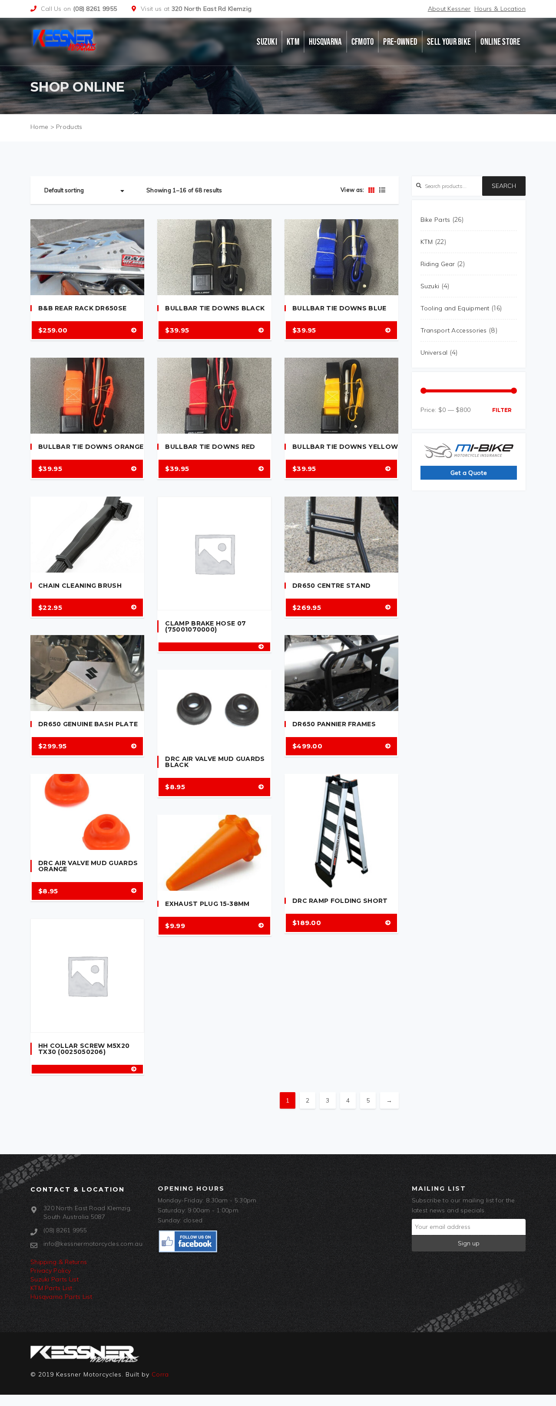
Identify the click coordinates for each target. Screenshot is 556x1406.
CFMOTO (362, 41)
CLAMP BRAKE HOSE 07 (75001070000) (205, 626)
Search (504, 186)
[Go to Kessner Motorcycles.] (39, 127)
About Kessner (449, 9)
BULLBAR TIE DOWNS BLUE (339, 308)
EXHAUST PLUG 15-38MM (207, 904)
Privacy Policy (50, 1270)
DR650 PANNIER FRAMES (334, 724)
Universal (434, 352)
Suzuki (267, 41)
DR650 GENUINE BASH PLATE (88, 724)
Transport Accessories (453, 330)
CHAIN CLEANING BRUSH (80, 586)
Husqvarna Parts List (61, 1297)
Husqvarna (325, 41)
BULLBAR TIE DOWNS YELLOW (345, 447)
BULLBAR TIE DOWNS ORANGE (90, 447)
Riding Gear (437, 264)
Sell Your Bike (449, 41)
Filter (502, 410)
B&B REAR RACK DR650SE (82, 308)
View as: (352, 189)
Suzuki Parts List (54, 1279)
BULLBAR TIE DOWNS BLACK (215, 308)
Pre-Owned (400, 41)
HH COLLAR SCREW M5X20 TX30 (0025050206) (83, 1049)
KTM (293, 41)
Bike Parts (435, 220)
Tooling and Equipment (455, 308)
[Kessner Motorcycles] (66, 39)
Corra (160, 1374)
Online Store (500, 41)
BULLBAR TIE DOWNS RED (210, 447)
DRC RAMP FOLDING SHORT (340, 901)
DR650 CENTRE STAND (331, 586)
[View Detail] (133, 330)
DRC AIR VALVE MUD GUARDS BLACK (215, 762)
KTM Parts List (51, 1288)
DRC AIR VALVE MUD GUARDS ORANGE (88, 866)
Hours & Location (500, 9)
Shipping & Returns (58, 1262)
